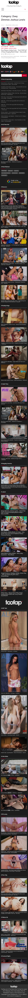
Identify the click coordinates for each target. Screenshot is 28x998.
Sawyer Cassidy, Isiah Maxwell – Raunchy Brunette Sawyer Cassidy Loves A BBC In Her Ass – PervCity (14, 913)
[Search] (25, 9)
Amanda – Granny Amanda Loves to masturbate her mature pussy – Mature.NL (12, 952)
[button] (14, 181)
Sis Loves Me (4, 46)
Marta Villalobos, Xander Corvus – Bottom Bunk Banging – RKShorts (14, 325)
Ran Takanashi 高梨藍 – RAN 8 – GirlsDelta (10, 775)
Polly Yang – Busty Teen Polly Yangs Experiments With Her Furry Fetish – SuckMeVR (12, 594)
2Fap (3, 54)
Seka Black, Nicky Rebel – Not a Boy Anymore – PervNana (13, 90)
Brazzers (16, 170)
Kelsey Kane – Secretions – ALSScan (9, 651)
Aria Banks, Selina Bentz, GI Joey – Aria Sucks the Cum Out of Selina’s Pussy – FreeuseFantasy (12, 533)
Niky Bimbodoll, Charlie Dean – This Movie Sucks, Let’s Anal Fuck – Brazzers (13, 264)
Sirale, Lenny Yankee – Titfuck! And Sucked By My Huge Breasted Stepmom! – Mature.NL (13, 935)
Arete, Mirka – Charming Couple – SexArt (10, 735)
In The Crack (4, 175)
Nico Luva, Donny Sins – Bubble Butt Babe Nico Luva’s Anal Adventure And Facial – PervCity (13, 144)
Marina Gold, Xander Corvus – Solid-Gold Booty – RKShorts (14, 380)
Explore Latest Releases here (17, 992)
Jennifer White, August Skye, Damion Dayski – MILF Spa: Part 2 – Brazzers (13, 227)
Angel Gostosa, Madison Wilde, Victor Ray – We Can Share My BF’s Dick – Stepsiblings (13, 574)
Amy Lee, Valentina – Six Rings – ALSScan (10, 693)
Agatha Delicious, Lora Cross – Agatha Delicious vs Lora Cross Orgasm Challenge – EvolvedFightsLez (13, 981)
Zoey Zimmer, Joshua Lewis (8, 48)
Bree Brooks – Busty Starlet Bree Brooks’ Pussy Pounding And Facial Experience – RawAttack (13, 833)
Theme (20, 994)
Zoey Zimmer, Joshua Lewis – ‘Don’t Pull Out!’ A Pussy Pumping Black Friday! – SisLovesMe (13, 512)
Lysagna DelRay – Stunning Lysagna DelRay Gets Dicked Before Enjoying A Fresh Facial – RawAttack (13, 871)
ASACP (12, 996)
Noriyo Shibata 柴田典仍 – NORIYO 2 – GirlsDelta (11, 792)
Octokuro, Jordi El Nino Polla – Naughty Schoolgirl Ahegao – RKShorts (14, 344)
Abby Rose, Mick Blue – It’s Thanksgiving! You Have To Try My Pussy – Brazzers (13, 245)
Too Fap (12, 46)
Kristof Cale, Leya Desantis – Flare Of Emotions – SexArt (13, 752)
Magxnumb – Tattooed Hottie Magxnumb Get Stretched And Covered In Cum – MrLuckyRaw (13, 852)
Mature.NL (10, 170)
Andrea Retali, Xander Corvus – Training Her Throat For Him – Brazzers (13, 283)
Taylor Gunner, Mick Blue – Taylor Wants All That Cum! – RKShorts (13, 362)
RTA (8, 996)
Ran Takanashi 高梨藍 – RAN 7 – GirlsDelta (10, 810)
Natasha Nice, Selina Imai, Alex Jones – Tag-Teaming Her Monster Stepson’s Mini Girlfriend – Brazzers (13, 301)
